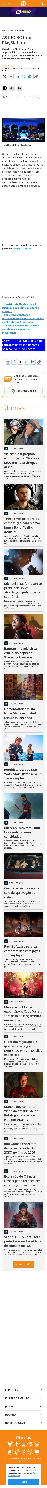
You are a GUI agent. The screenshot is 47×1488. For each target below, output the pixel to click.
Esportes (11, 1390)
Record (10, 1414)
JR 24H (9, 1406)
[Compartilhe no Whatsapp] (23, 76)
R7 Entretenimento (9, 30)
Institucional (15, 1423)
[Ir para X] (23, 1452)
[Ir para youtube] (37, 1452)
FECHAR (23, 1482)
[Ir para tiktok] (17, 1452)
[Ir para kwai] (30, 1444)
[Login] (42, 3)
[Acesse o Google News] (29, 76)
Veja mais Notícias (23, 1264)
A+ (12, 88)
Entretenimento (17, 1398)
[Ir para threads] (37, 1444)
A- (19, 88)
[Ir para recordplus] (10, 1452)
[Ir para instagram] (23, 1444)
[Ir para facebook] (17, 1444)
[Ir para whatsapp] (30, 1452)
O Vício (21, 30)
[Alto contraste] (4, 88)
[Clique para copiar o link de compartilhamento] (36, 76)
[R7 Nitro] (23, 12)
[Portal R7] (23, 3)
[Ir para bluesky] (10, 1444)
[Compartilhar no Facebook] (11, 76)
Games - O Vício (22, 248)
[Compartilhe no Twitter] (4, 76)
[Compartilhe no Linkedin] (17, 76)
